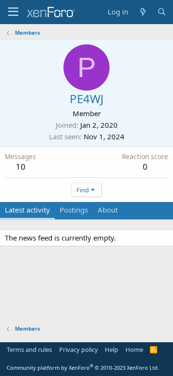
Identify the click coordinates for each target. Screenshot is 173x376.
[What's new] (142, 12)
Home (134, 349)
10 (20, 166)
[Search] (161, 12)
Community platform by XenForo (83, 367)
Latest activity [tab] (27, 210)
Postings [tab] (74, 210)
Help (111, 349)
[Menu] (13, 12)
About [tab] (108, 210)
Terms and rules (29, 349)
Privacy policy (78, 349)
